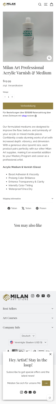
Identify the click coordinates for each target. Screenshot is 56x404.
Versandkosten (15, 85)
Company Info (11, 327)
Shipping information (12, 198)
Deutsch (26, 336)
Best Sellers (10, 308)
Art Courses (10, 318)
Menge (5, 92)
